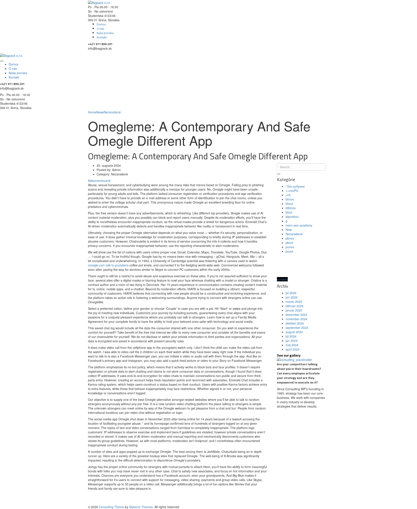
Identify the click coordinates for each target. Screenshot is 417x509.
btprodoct (292, 216)
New (289, 229)
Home (92, 112)
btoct (289, 212)
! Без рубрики (295, 186)
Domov (101, 24)
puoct (289, 251)
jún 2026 (292, 297)
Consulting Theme (111, 507)
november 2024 (296, 319)
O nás (100, 28)
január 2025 (294, 310)
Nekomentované (99, 180)
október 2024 (295, 323)
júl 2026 (291, 293)
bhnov (290, 199)
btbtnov (291, 208)
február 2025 (294, 306)
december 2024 (296, 314)
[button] (282, 279)
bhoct (289, 203)
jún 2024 (292, 340)
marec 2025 (294, 301)
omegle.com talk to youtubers (108, 265)
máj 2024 (292, 345)
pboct (289, 242)
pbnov (290, 238)
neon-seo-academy (299, 225)
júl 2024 (291, 336)
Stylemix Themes (141, 507)
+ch (288, 195)
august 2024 (294, 332)
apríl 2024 (293, 349)
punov (290, 247)
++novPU (292, 190)
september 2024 (297, 327)
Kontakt (102, 37)
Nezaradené (294, 234)
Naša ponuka (105, 33)
